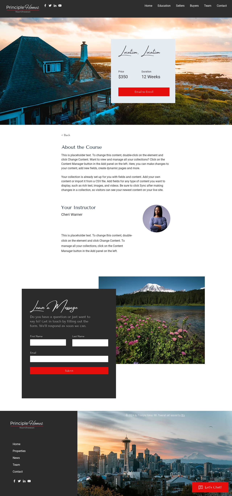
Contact (18, 471)
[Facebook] (45, 5)
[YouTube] (60, 5)
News (16, 458)
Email (33, 352)
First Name (36, 336)
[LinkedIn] (55, 5)
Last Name (78, 336)
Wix (183, 415)
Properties (19, 451)
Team (16, 464)
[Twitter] (50, 5)
